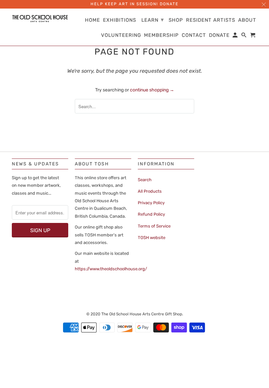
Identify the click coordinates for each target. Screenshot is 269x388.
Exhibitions (119, 20)
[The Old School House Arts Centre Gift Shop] (40, 18)
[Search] (244, 36)
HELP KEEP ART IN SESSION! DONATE (134, 4)
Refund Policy (151, 214)
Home (92, 20)
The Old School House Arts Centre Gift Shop (141, 314)
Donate (219, 35)
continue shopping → (152, 90)
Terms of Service (154, 226)
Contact (194, 35)
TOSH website (151, 237)
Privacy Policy (151, 202)
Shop (176, 20)
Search (145, 179)
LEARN (152, 19)
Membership (161, 35)
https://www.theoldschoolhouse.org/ (111, 268)
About (247, 20)
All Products (150, 191)
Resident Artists (210, 20)
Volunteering (121, 35)
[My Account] (235, 36)
